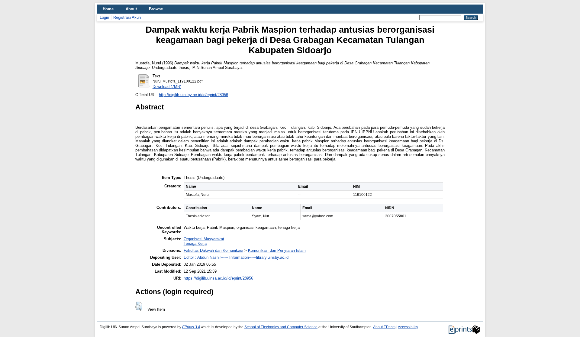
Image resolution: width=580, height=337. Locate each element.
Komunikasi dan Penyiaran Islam (277, 250)
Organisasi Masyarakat (204, 239)
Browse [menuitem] (156, 9)
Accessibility (408, 327)
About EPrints (384, 327)
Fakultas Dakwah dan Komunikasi (213, 250)
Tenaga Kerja (195, 243)
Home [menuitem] (108, 9)
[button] (138, 306)
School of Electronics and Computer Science (280, 327)
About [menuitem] (131, 9)
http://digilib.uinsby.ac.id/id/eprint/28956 (193, 94)
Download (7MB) (167, 86)
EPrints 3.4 (191, 327)
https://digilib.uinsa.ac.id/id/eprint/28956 (218, 278)
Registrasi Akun (127, 17)
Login (104, 17)
